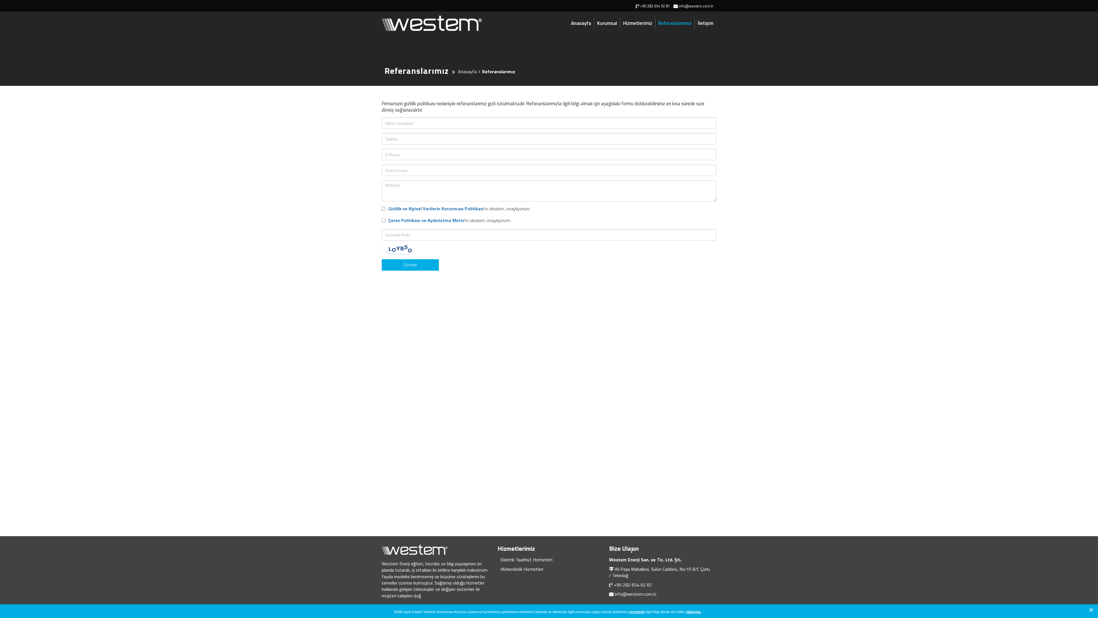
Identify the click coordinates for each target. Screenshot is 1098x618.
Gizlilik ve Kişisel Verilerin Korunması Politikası (436, 208)
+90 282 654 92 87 (633, 584)
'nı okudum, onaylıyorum (459, 209)
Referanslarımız (675, 23)
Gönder (410, 264)
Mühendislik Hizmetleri (521, 569)
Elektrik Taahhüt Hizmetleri (526, 559)
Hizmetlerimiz (637, 23)
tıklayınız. (693, 612)
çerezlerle (636, 612)
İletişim (705, 23)
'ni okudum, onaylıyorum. (449, 220)
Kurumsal (607, 23)
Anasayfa (581, 23)
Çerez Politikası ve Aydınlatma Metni (426, 220)
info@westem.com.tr (636, 594)
